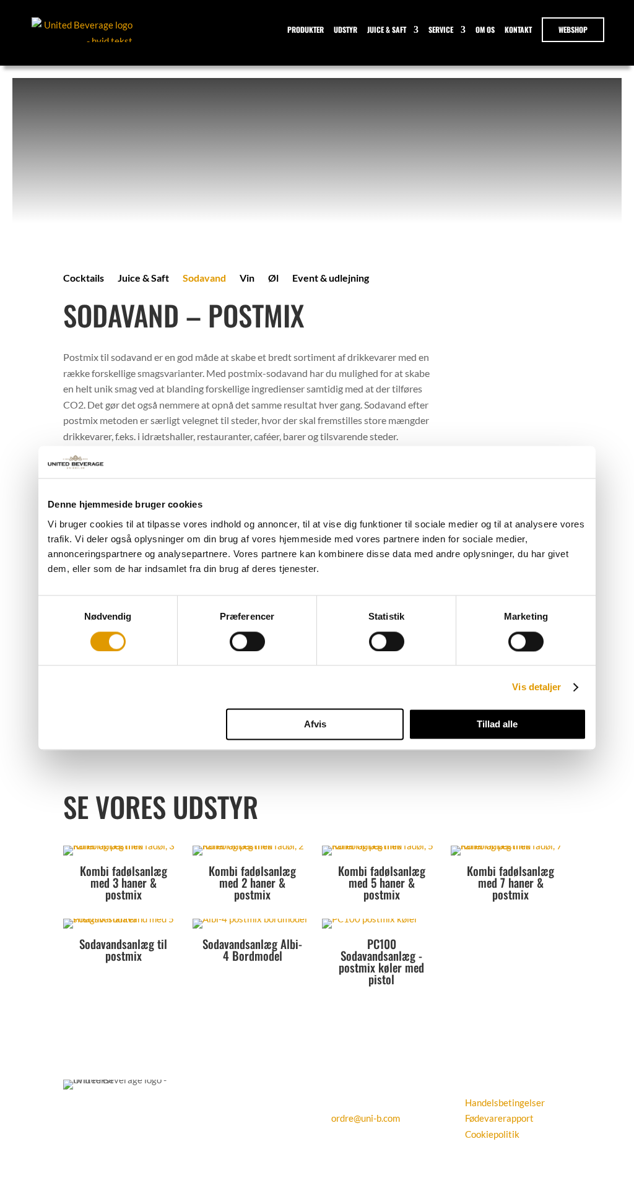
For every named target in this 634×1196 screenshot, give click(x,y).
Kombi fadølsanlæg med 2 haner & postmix (252, 882)
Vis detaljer (536, 687)
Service (440, 29)
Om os (485, 29)
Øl (273, 279)
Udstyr (345, 29)
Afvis (315, 724)
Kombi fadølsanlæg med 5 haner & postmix (381, 882)
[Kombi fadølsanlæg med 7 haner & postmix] (511, 845)
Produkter (305, 29)
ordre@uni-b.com (365, 1118)
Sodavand (204, 279)
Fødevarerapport (499, 1118)
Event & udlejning (330, 279)
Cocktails (83, 279)
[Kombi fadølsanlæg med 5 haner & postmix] (382, 845)
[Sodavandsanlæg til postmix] (123, 918)
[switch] (247, 641)
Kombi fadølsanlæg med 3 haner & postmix (123, 882)
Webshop (573, 29)
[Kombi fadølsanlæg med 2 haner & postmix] (253, 845)
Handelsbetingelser (505, 1102)
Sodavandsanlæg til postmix (123, 949)
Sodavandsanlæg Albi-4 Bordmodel (252, 949)
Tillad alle (497, 724)
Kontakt (518, 29)
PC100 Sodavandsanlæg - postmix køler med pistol (381, 961)
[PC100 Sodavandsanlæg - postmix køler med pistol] (370, 918)
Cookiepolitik (492, 1134)
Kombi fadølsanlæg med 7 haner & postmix (510, 882)
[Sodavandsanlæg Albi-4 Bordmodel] (250, 918)
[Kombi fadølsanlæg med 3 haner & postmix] (123, 845)
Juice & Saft (386, 29)
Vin (247, 279)
